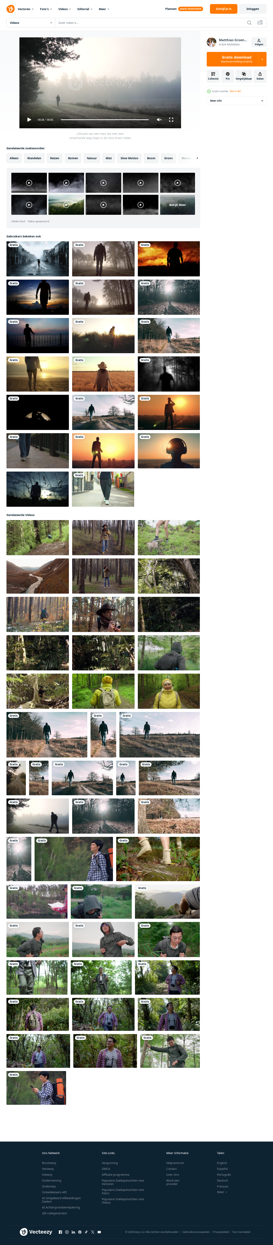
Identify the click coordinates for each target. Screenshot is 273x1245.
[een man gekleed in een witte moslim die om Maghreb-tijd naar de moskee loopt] (37, 489)
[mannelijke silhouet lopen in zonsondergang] (169, 258)
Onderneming (51, 1180)
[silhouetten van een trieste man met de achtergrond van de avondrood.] (37, 297)
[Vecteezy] (10, 9)
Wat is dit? (235, 91)
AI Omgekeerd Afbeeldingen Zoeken (61, 1199)
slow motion (129, 158)
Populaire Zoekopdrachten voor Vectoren (123, 1182)
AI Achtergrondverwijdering (61, 1207)
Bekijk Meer (177, 205)
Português (224, 1175)
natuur (92, 158)
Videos (63, 9)
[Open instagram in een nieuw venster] (67, 1232)
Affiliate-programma (115, 1175)
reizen (54, 158)
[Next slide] (193, 158)
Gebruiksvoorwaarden (196, 1232)
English (222, 1163)
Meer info (216, 100)
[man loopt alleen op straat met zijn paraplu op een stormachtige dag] (37, 258)
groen (168, 158)
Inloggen (253, 9)
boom (151, 158)
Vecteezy (48, 1169)
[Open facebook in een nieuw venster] (60, 1232)
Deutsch (222, 1180)
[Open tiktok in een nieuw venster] (86, 1232)
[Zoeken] (249, 22)
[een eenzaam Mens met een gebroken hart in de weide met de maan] (37, 412)
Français (222, 1186)
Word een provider (172, 1182)
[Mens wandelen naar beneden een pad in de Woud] (169, 335)
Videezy (47, 1175)
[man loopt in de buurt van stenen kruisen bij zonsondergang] (103, 335)
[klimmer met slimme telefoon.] (36, 1088)
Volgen (259, 44)
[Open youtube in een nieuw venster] (99, 1232)
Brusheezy (49, 1163)
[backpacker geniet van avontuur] (36, 901)
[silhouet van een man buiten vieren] (103, 450)
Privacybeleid (221, 1232)
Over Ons (172, 1175)
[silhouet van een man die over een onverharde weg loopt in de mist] (16, 778)
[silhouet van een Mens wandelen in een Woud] (169, 297)
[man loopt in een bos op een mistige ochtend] (103, 258)
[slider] (105, 119)
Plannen (171, 9)
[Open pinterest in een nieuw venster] (79, 1232)
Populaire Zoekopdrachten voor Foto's (123, 1191)
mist (109, 158)
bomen (73, 158)
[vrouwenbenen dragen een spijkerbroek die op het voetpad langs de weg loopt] (37, 450)
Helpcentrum (175, 1163)
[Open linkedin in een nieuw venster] (73, 1232)
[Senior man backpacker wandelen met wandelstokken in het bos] (36, 977)
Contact (171, 1169)
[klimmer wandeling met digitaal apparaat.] (74, 859)
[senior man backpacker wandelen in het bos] (101, 977)
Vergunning (110, 1163)
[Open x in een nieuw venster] (92, 1232)
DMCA (106, 1169)
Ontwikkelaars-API (54, 1192)
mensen (187, 158)
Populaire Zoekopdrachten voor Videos (123, 1200)
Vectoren (24, 9)
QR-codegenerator (54, 1213)
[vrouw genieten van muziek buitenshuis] (169, 450)
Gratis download (236, 59)
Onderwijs (49, 1186)
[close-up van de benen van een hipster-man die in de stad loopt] (103, 489)
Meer (102, 9)
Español (222, 1169)
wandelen (34, 158)
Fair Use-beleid (241, 1232)
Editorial (83, 9)
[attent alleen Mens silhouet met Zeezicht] (37, 335)
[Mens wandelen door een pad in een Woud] (169, 816)
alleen (14, 158)
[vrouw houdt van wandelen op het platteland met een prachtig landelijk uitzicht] (103, 374)
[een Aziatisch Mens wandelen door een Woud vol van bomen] (169, 576)
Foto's (44, 9)
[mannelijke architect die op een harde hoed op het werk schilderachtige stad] (169, 412)
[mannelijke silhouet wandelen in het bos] (169, 374)
